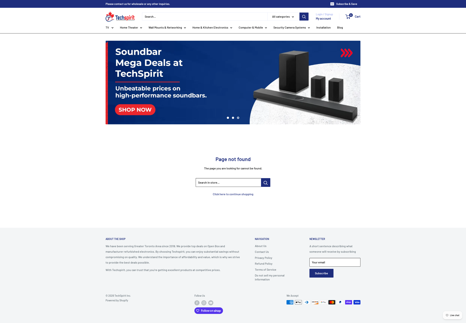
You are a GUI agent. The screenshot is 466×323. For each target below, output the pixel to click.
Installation (323, 27)
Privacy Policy (263, 257)
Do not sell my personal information (270, 277)
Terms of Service (265, 269)
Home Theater (129, 27)
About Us (260, 246)
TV (108, 27)
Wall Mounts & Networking (165, 27)
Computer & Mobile (251, 27)
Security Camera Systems (289, 27)
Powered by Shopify (117, 300)
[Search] (304, 17)
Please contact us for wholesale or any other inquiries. (138, 3)
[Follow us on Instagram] (203, 302)
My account (323, 18)
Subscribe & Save (346, 3)
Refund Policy (264, 263)
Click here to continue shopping (233, 194)
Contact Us (262, 251)
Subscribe (321, 273)
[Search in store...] (265, 182)
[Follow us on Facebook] (197, 302)
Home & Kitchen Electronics (210, 27)
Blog (340, 27)
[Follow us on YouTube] (210, 302)
